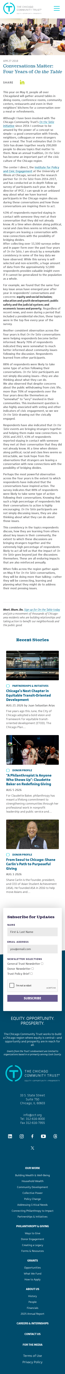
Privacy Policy (32, 1362)
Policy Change (32, 1199)
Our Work (32, 1168)
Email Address (18, 942)
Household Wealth (33, 1181)
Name (11, 925)
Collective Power (32, 1193)
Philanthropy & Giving (32, 1226)
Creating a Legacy (32, 1245)
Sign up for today (42, 609)
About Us (32, 1289)
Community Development (32, 1187)
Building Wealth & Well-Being (32, 1175)
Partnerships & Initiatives (30, 686)
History (32, 1296)
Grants (32, 1260)
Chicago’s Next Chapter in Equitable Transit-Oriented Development (28, 695)
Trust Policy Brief (18, 973)
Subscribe (32, 998)
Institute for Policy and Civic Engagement (31, 169)
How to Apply (32, 1279)
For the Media (32, 1345)
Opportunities (32, 1267)
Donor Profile (22, 770)
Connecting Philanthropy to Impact (33, 1211)
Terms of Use (32, 1356)
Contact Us (32, 1334)
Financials (32, 1308)
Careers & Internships (32, 1323)
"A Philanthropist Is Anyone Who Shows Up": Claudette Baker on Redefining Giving (29, 779)
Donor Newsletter (19, 968)
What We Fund (32, 1273)
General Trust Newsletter (23, 963)
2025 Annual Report (32, 1314)
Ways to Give (32, 1233)
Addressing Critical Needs (32, 1205)
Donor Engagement (32, 1239)
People (32, 1302)
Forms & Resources (32, 1251)
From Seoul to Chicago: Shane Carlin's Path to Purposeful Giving (30, 864)
